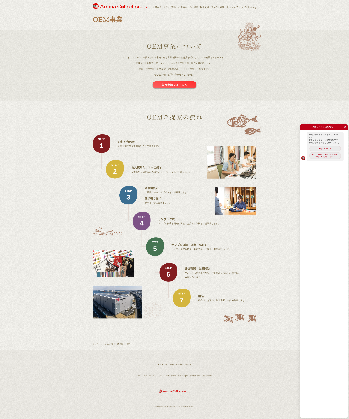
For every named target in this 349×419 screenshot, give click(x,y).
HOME (160, 365)
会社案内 (193, 7)
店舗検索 (179, 365)
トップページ (98, 344)
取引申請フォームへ (174, 84)
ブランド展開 (170, 7)
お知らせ (156, 7)
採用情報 (204, 7)
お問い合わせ (207, 376)
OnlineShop (250, 7)
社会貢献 (182, 7)
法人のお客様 (217, 7)
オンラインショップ (156, 376)
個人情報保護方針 (193, 376)
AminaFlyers (236, 7)
